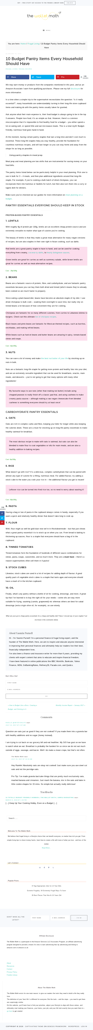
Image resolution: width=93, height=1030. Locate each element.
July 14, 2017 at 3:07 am (16, 725)
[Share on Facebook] (2, 513)
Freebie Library (12, 975)
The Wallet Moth (46, 15)
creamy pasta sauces (18, 399)
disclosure (75, 89)
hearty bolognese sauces (58, 253)
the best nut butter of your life (54, 358)
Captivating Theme (34, 1026)
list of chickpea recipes (45, 317)
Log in (84, 1026)
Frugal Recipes (25, 69)
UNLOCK (70, 3)
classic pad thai (50, 395)
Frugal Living (12, 69)
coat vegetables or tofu (42, 445)
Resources (10, 966)
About (9, 963)
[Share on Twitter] (2, 518)
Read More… (46, 848)
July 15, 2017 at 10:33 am (21, 759)
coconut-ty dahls (35, 253)
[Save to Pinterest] (2, 522)
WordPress (73, 1026)
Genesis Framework (57, 1026)
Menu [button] (48, 30)
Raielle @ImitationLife (16, 722)
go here (9, 1011)
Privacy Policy (12, 972)
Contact (9, 969)
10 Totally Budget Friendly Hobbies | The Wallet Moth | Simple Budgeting (40, 797)
